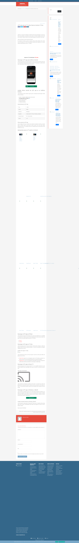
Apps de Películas (57, 67)
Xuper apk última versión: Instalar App (34, 138)
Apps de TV (59, 20)
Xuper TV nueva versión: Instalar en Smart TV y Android (20, 138)
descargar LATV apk (29, 411)
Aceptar (57, 541)
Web (18, 448)
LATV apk (36, 411)
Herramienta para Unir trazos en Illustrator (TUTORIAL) (42, 469)
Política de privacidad (62, 541)
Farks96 (22, 3)
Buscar (51, 9)
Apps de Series (52, 68)
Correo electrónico (20, 444)
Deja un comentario (42, 23)
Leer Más (51, 59)
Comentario (19, 429)
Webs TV (23, 411)
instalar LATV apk (33, 411)
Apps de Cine (56, 66)
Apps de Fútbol (52, 67)
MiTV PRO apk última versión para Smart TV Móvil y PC (48, 330)
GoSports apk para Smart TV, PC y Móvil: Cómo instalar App (58, 100)
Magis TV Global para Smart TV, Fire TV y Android (47, 263)
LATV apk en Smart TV (40, 411)
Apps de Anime (52, 66)
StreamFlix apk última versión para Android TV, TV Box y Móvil (58, 114)
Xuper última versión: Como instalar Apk (45, 196)
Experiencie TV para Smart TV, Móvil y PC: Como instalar (55, 53)
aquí (29, 98)
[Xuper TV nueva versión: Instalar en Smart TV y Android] (20, 134)
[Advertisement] (31, 16)
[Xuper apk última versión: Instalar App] (34, 134)
